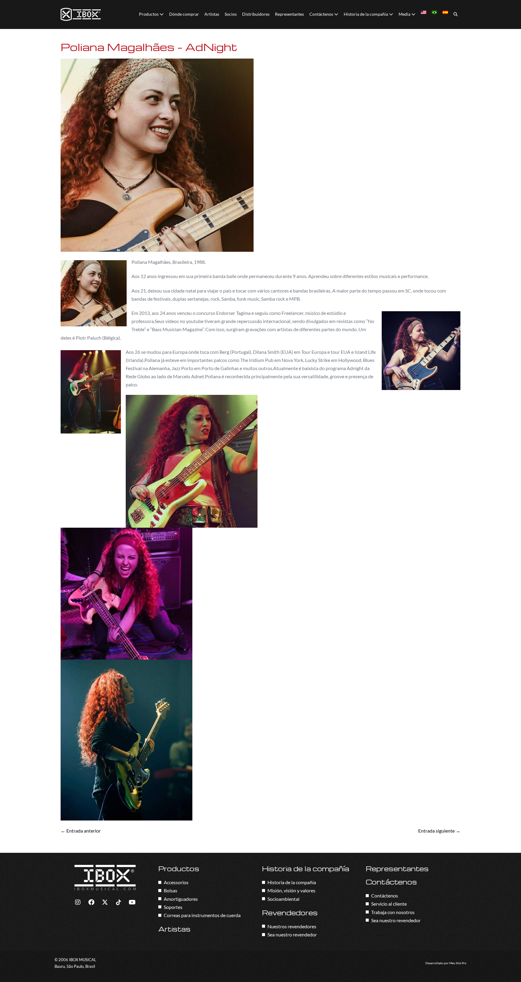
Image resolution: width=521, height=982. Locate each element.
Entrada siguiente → (439, 830)
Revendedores (290, 912)
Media (405, 14)
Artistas (211, 14)
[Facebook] (91, 902)
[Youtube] (132, 902)
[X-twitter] (105, 902)
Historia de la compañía (366, 14)
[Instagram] (78, 902)
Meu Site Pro (457, 963)
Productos (149, 14)
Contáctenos (321, 14)
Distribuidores (256, 14)
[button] (455, 14)
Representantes (289, 14)
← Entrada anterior (81, 830)
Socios (231, 14)
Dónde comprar (184, 14)
